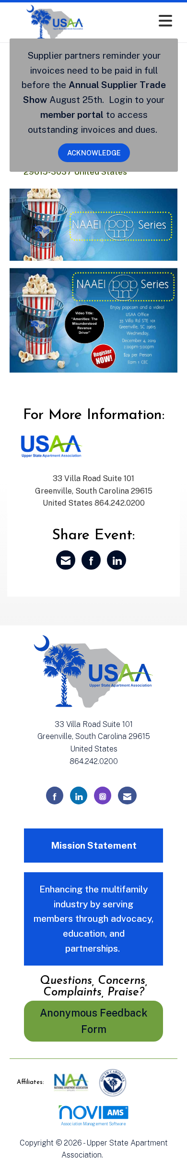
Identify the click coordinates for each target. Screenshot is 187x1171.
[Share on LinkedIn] (116, 560)
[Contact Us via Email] (127, 795)
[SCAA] (113, 1082)
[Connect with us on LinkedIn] (78, 795)
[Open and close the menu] (140, 21)
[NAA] (72, 1082)
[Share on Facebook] (91, 560)
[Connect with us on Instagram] (102, 795)
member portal (72, 114)
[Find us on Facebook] (54, 795)
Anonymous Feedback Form (94, 1021)
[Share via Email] (65, 560)
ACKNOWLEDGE (94, 153)
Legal (115, 1154)
